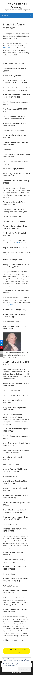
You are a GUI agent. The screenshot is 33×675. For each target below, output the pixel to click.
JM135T (19, 243)
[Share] (1, 341)
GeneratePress (16, 672)
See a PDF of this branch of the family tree (16, 651)
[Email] (1, 352)
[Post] (1, 350)
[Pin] (1, 347)
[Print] (1, 355)
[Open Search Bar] (30, 15)
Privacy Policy (11, 665)
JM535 (10, 305)
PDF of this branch (9, 48)
